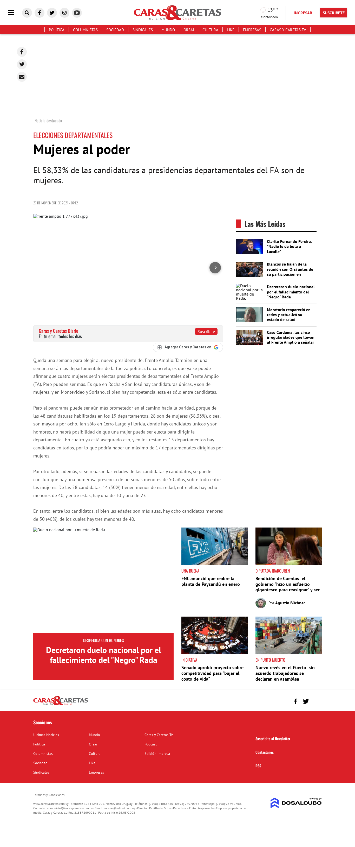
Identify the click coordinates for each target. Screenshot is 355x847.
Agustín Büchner (290, 602)
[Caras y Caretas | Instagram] (64, 13)
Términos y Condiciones (48, 795)
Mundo (168, 30)
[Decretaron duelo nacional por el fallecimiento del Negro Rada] (103, 580)
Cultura (210, 30)
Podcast (150, 744)
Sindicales (143, 30)
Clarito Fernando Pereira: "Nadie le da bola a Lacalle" (289, 246)
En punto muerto (270, 660)
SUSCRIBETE (334, 12)
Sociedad (115, 30)
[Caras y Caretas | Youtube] (77, 13)
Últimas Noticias (46, 734)
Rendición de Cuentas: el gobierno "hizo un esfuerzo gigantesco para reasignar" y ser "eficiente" (287, 586)
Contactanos (264, 752)
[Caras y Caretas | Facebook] (39, 13)
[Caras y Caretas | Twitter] (52, 13)
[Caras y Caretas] (60, 704)
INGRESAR (303, 12)
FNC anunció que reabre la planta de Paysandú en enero (210, 581)
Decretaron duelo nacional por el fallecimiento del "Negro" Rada (291, 291)
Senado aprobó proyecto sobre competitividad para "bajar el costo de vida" (212, 673)
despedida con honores (103, 640)
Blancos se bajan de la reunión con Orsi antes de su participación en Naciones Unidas (290, 271)
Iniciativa (189, 660)
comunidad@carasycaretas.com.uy (70, 808)
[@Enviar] (22, 77)
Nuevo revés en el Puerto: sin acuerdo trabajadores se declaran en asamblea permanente (285, 675)
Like (230, 30)
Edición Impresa (157, 753)
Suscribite (206, 331)
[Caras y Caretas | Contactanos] (316, 700)
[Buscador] (27, 13)
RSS (258, 765)
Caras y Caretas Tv (288, 30)
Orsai (188, 30)
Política (56, 30)
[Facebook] (22, 52)
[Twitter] (22, 64)
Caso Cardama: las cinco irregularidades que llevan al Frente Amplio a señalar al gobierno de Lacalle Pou (291, 340)
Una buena (190, 571)
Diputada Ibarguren (272, 571)
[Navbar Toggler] (15, 13)
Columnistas (85, 30)
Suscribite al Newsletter (272, 738)
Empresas (252, 30)
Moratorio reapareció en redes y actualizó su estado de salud (289, 314)
